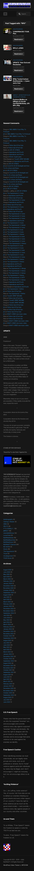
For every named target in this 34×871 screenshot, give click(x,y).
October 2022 (7, 658)
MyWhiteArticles (24, 95)
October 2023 (7, 636)
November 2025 (8, 588)
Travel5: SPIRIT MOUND (21, 159)
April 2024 (6, 622)
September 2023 (8, 638)
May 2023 (6, 647)
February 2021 (7, 684)
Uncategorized (18, 29)
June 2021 (6, 677)
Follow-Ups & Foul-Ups (16, 145)
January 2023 (7, 654)
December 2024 (8, 608)
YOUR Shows (7, 558)
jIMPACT (15, 95)
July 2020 (6, 700)
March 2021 (6, 681)
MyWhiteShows (8, 542)
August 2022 (7, 663)
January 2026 (7, 583)
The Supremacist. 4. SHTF (17, 277)
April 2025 (6, 599)
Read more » (18, 39)
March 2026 (7, 579)
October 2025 (7, 590)
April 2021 (6, 679)
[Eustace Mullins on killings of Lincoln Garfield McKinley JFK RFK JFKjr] (7, 96)
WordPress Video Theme (11, 865)
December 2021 (8, 665)
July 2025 (6, 597)
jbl (4, 134)
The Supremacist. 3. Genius (17, 225)
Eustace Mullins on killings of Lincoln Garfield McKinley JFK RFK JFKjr (21, 102)
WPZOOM (25, 865)
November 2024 (8, 611)
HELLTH (5, 526)
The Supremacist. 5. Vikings (17, 268)
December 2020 (8, 688)
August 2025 (7, 595)
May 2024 (6, 620)
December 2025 (8, 586)
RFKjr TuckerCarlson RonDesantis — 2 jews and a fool (21, 81)
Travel (5, 553)
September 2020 (8, 695)
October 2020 (7, 693)
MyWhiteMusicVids (9, 540)
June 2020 (6, 702)
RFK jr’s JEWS (18, 48)
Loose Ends (7, 535)
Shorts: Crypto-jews (15, 157)
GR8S (5, 524)
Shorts (5, 549)
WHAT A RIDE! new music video (17, 314)
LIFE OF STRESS (15, 150)
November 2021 (8, 668)
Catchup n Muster (8, 521)
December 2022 (8, 656)
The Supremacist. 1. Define (15, 289)
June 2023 (6, 645)
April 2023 (6, 649)
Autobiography (8, 519)
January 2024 (7, 629)
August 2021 (7, 674)
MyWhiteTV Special (20, 97)
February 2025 (7, 604)
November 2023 (8, 633)
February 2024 (8, 627)
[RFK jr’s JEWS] (7, 47)
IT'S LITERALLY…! (8, 528)
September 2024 (8, 613)
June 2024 (6, 617)
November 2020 (8, 690)
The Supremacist (8, 551)
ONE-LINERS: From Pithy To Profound (18, 134)
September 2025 (8, 592)
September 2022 (8, 661)
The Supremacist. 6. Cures (15, 193)
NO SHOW (6, 547)
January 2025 (7, 606)
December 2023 (8, 631)
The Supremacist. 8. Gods (15, 230)
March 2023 (7, 652)
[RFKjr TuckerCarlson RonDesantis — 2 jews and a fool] (7, 78)
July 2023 (6, 643)
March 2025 (7, 602)
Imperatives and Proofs (16, 152)
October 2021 (7, 670)
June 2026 (6, 572)
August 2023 (7, 640)
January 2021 (7, 686)
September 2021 (8, 672)
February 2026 (8, 581)
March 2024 (7, 624)
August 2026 (7, 570)
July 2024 (6, 615)
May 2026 (6, 574)
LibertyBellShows (8, 533)
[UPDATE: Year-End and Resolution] (7, 62)
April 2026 (6, 576)
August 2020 (7, 697)
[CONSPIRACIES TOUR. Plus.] (7, 31)
